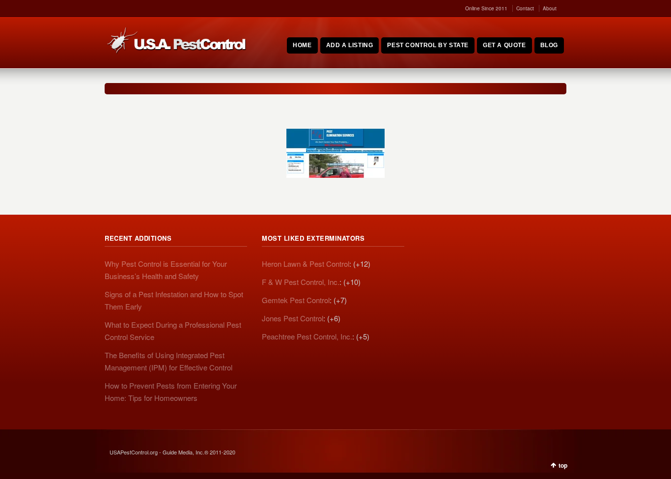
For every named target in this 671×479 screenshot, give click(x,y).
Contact (525, 8)
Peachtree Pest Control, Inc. (307, 336)
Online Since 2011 (486, 8)
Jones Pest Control (292, 318)
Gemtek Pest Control (296, 300)
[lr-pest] (335, 153)
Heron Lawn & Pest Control (305, 263)
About (550, 8)
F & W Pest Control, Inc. (300, 282)
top (563, 465)
